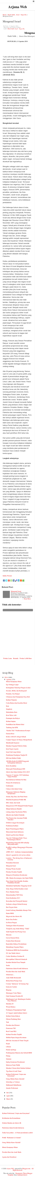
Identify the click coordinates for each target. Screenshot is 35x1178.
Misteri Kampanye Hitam (13, 681)
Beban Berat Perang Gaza (14, 981)
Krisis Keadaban (11, 766)
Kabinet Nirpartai (11, 700)
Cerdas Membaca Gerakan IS (15, 956)
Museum (8, 935)
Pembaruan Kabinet (12, 826)
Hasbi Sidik (11, 15)
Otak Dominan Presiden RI (14, 996)
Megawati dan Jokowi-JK (14, 916)
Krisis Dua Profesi (11, 919)
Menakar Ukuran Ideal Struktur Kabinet (18, 1068)
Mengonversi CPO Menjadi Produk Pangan (19, 806)
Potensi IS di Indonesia (13, 783)
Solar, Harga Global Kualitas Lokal (17, 889)
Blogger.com (26, 1168)
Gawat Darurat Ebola (12, 938)
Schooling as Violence (13, 1082)
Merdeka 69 (9, 1004)
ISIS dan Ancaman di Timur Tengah (17, 1040)
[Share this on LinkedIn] (18, 581)
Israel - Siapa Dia (21, 15)
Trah (7, 1022)
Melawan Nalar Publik (13, 1065)
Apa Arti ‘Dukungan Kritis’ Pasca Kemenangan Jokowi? (16, 839)
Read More (27, 599)
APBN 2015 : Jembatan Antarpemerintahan (19, 852)
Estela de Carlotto (11, 987)
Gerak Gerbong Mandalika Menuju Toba (18, 910)
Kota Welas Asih (11, 715)
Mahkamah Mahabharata (13, 1085)
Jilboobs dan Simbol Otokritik (15, 815)
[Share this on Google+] (9, 581)
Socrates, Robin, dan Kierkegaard (16, 691)
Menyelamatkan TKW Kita (14, 895)
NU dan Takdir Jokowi (13, 953)
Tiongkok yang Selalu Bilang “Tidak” (17, 929)
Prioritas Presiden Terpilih (14, 872)
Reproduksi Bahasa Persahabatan (16, 944)
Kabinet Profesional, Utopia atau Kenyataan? (16, 1075)
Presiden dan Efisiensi (13, 1025)
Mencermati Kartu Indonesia (15, 832)
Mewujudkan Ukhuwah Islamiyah (16, 959)
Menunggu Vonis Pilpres (13, 993)
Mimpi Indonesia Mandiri (14, 809)
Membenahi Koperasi (12, 743)
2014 (6, 677)
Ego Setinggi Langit (12, 684)
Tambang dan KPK (12, 727)
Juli (7, 1093)
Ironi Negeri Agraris (12, 749)
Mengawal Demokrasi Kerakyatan (16, 875)
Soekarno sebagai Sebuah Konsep (16, 904)
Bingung (8, 990)
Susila (8, 965)
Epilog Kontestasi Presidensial (15, 1062)
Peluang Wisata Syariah (13, 869)
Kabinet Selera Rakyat (13, 1016)
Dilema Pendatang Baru (13, 1019)
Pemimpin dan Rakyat (13, 718)
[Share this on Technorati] (23, 581)
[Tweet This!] (6, 581)
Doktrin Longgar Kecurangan (15, 823)
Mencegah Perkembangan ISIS (15, 769)
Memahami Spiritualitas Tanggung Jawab (18, 886)
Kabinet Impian (11, 721)
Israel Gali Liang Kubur (13, 752)
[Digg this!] (14, 581)
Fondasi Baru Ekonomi (13, 941)
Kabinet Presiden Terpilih (14, 1034)
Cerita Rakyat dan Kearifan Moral (16, 703)
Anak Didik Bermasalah (13, 978)
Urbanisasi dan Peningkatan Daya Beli (18, 697)
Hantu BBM (10, 913)
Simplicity (9, 709)
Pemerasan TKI (11, 1028)
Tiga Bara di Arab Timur (13, 1071)
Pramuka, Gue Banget (13, 694)
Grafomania (9, 786)
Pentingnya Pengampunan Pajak (16, 1010)
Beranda (15, 658)
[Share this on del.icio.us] (16, 581)
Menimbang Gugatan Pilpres (15, 947)
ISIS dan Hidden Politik (13, 758)
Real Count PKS (11, 1031)
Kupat (8, 1043)
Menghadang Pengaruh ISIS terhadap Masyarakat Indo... (17, 843)
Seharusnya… (10, 974)
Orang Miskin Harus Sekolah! (15, 1079)
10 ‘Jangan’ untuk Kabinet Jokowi (16, 1013)
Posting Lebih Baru (26, 658)
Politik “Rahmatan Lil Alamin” (11, 1137)
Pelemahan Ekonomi (12, 863)
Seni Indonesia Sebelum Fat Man (16, 780)
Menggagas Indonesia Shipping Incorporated (15, 792)
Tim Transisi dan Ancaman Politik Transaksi (16, 819)
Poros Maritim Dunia (12, 892)
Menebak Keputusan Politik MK (16, 800)
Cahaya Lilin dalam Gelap (14, 789)
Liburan (8, 1047)
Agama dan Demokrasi (9, 1157)
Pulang (8, 1056)
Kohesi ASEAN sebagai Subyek (16, 737)
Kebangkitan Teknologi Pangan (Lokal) (18, 688)
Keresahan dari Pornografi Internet (16, 901)
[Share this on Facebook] (4, 581)
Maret (8, 1099)
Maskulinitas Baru (11, 712)
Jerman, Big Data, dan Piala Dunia (16, 796)
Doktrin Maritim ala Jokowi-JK (11, 1123)
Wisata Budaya (10, 1007)
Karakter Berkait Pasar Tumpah (15, 962)
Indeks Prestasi (7, 576)
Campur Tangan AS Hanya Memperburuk (19, 740)
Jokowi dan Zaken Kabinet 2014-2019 (18, 772)
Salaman (8, 1059)
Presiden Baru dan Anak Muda (15, 971)
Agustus (9, 679)
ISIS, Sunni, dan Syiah (13, 803)
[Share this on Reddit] (21, 581)
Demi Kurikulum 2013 (13, 898)
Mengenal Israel (16, 591)
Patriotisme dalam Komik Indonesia (17, 968)
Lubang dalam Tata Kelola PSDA (16, 812)
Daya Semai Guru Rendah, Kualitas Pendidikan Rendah (17, 882)
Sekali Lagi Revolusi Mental (14, 835)
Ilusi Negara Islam (11, 907)
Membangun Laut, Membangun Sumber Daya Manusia (18, 1000)
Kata (7, 706)
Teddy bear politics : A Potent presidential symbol (17, 1133)
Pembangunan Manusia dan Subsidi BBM (19, 1053)
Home (4, 15)
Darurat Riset (10, 733)
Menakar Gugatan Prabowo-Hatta (16, 746)
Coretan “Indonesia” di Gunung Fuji (17, 984)
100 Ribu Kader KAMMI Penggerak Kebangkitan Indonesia (17, 762)
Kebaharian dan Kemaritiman (11, 1118)
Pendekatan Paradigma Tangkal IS (16, 755)
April (8, 1096)
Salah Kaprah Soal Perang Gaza (16, 932)
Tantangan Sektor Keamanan (15, 925)
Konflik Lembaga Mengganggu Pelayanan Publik (19, 848)
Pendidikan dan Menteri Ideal (15, 724)
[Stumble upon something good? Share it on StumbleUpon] (11, 581)
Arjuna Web (17, 6)
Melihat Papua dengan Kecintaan (16, 1037)
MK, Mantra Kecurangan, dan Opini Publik (19, 878)
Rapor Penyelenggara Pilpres (15, 829)
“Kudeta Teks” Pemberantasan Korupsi (18, 730)
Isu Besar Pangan (11, 922)
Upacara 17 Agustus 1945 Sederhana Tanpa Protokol (17, 776)
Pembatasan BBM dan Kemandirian (17, 950)
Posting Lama (7, 658)
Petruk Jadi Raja (11, 1050)
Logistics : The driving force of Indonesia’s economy (19, 859)
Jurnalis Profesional (12, 1088)
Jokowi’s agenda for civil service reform (18, 855)
